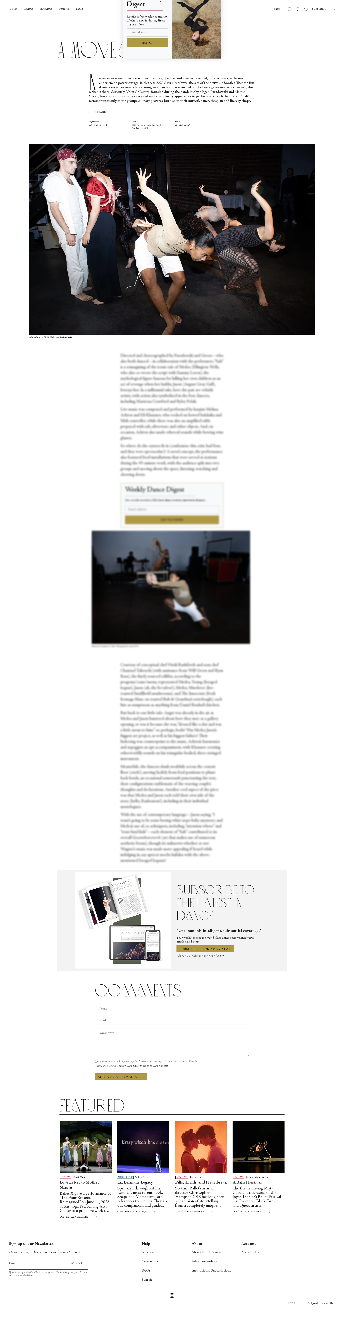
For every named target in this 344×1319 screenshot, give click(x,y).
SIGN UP (147, 62)
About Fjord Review (206, 1252)
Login (220, 956)
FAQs (146, 1271)
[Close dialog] (217, 8)
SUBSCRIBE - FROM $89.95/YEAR (205, 949)
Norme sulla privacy (151, 1061)
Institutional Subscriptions (211, 1271)
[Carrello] (306, 9)
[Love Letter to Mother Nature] (86, 1147)
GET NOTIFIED (172, 520)
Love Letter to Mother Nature (79, 1185)
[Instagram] (172, 1296)
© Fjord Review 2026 (321, 1303)
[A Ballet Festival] (259, 1147)
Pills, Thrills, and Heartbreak (201, 1182)
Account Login (252, 1252)
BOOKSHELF (125, 1177)
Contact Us (150, 1261)
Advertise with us (204, 1261)
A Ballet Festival (247, 1182)
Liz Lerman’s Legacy (135, 1182)
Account (148, 1252)
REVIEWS (65, 1177)
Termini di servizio (174, 1061)
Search (147, 1280)
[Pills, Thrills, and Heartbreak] (201, 1147)
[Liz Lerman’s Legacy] (143, 1147)
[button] (276, 9)
